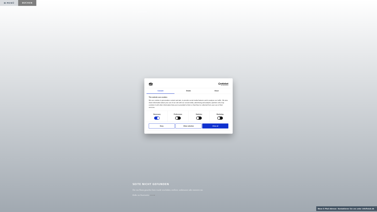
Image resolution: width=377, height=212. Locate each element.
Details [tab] (188, 91)
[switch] (178, 118)
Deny (161, 126)
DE (243, 3)
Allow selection (188, 126)
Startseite (142, 12)
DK (236, 3)
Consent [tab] (160, 91)
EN (239, 3)
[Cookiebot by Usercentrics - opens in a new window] (219, 84)
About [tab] (216, 91)
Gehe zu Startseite (141, 195)
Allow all (215, 126)
